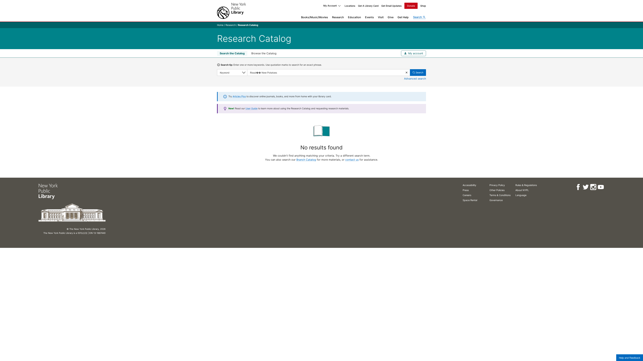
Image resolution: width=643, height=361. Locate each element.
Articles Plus (239, 96)
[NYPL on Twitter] (585, 187)
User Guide (251, 108)
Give (391, 17)
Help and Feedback (629, 357)
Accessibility (469, 185)
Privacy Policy (497, 185)
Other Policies (497, 190)
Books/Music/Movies (314, 17)
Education (354, 17)
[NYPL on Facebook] (578, 187)
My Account (330, 5)
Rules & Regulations (526, 185)
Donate (411, 5)
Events (369, 17)
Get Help (403, 17)
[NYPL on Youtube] (600, 187)
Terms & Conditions (500, 195)
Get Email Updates (391, 5)
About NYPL (522, 190)
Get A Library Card (368, 5)
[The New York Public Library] (231, 11)
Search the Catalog (232, 53)
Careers (467, 195)
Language (520, 195)
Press (466, 190)
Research (338, 17)
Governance (496, 200)
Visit (381, 17)
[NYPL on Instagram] (593, 187)
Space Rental (470, 200)
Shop (423, 5)
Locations (350, 5)
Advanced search (415, 78)
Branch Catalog (306, 159)
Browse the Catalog (263, 53)
